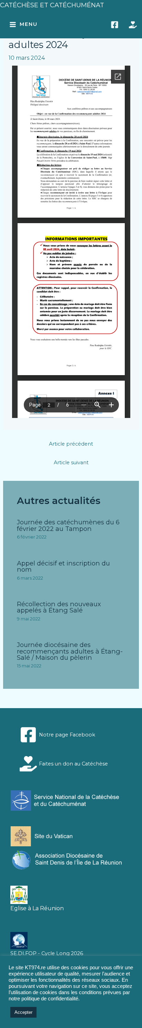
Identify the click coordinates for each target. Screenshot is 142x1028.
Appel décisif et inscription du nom (63, 566)
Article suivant (71, 462)
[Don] (133, 25)
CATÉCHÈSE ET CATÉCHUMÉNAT (52, 5)
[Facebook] (115, 25)
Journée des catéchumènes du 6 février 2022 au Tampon (68, 525)
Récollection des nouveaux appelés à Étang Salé (59, 607)
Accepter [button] (23, 1012)
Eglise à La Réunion (37, 908)
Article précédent (71, 444)
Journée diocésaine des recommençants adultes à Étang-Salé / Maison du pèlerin (70, 651)
